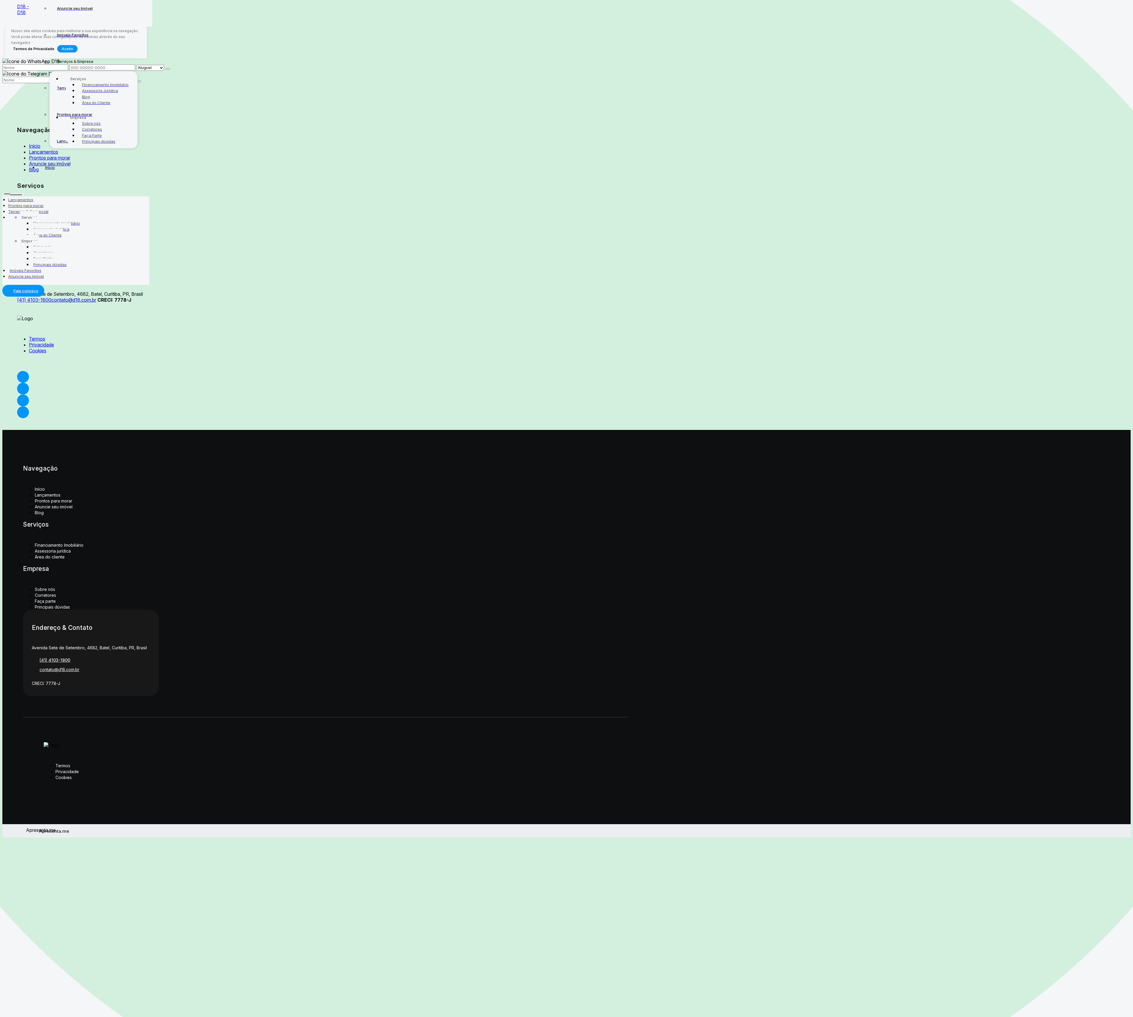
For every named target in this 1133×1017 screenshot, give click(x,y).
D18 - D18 (23, 9)
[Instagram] (319, 412)
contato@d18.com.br (73, 300)
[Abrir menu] (13, 193)
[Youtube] (319, 389)
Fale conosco (26, 290)
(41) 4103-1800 (34, 300)
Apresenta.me (32, 830)
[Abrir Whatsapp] (566, 11)
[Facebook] (319, 377)
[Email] (319, 400)
